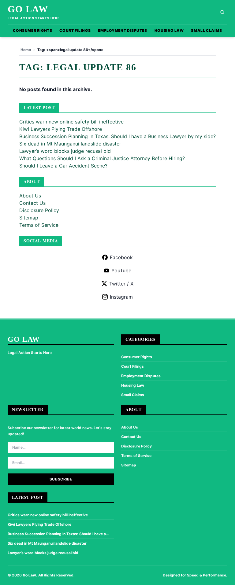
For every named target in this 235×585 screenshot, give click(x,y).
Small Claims (206, 30)
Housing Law (169, 30)
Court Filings (75, 30)
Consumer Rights (32, 30)
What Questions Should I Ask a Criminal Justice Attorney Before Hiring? (102, 158)
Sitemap (28, 218)
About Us (30, 196)
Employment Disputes (122, 30)
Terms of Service (38, 225)
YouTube (121, 270)
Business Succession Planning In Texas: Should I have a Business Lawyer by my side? (117, 136)
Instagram (121, 297)
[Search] (222, 12)
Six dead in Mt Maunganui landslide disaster (70, 144)
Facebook (121, 257)
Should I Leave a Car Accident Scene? (63, 166)
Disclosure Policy (39, 210)
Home (26, 49)
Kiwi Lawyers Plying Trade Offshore (60, 129)
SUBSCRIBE (61, 479)
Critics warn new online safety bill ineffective (71, 122)
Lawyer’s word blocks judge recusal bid (65, 151)
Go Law (28, 9)
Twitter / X (121, 284)
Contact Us (32, 203)
